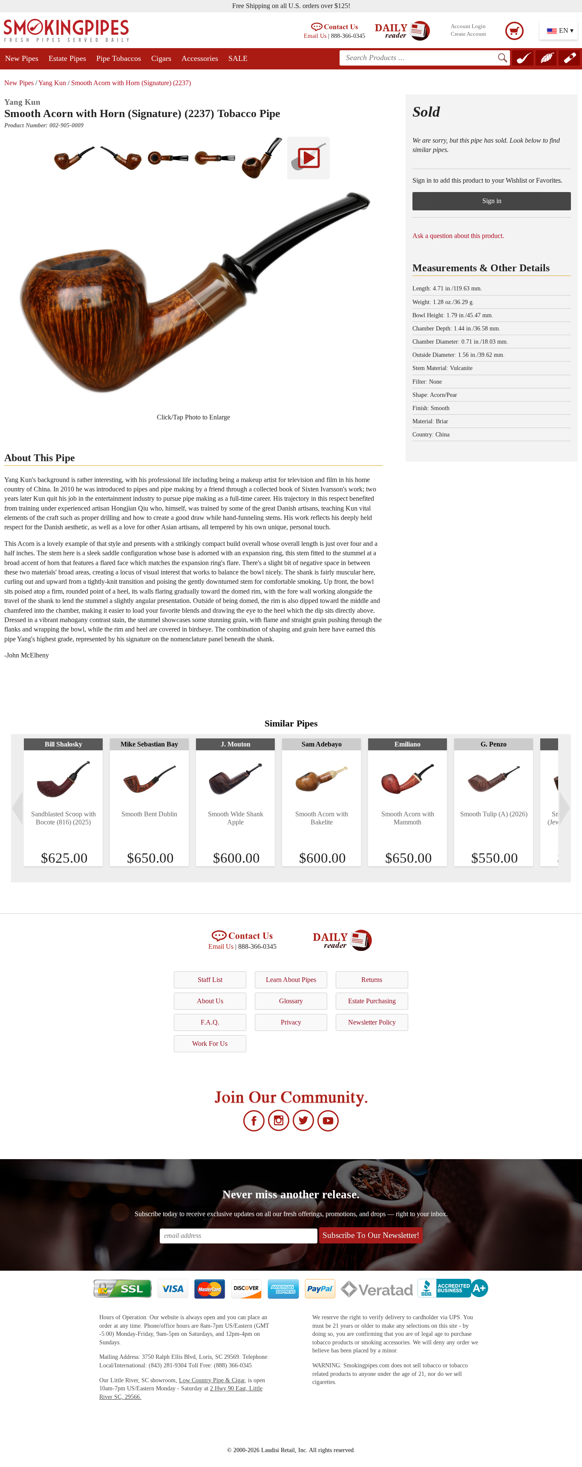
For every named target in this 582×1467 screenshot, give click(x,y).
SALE (238, 58)
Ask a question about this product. (458, 235)
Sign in (491, 200)
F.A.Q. (210, 1022)
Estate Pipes (67, 58)
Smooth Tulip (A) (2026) (493, 814)
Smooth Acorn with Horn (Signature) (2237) (131, 82)
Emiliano (408, 744)
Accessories (200, 58)
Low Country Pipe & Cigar (212, 1380)
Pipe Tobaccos (118, 58)
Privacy (291, 1022)
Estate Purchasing (372, 1001)
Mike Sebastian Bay (149, 744)
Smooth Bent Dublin (149, 814)
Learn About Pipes (291, 979)
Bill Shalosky (63, 744)
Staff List (210, 979)
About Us (210, 1001)
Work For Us (210, 1043)
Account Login (468, 26)
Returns (371, 979)
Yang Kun (52, 82)
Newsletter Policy (372, 1022)
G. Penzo (494, 744)
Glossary (291, 1001)
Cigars (161, 58)
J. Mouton (236, 744)
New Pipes (21, 58)
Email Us (315, 35)
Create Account (468, 34)
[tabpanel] (63, 802)
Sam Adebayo (322, 744)
